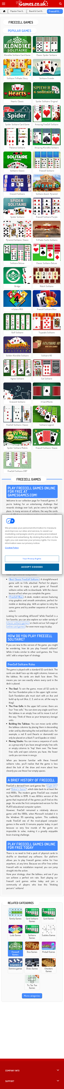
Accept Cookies (32, 567)
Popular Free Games (17, 11)
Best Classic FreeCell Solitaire (24, 579)
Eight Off (52, 785)
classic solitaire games (18, 622)
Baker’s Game (18, 789)
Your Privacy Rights (32, 558)
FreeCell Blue (16, 596)
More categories (32, 995)
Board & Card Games (36, 11)
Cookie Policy (12, 547)
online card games (16, 626)
